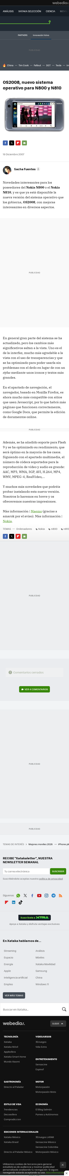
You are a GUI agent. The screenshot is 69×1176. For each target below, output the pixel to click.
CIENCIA (50, 11)
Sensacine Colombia (47, 1147)
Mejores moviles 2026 (40, 844)
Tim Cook (24, 65)
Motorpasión (43, 1087)
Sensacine (41, 1064)
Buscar (64, 1009)
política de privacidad (51, 878)
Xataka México (12, 1137)
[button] (26, 169)
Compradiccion (12, 1119)
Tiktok (20, 901)
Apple (7, 971)
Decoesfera (10, 1114)
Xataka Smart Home (15, 1056)
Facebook (5, 142)
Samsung (41, 971)
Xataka (8, 1041)
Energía (8, 964)
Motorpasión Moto (46, 1091)
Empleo (8, 984)
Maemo (36, 511)
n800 (54, 529)
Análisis (40, 950)
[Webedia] (60, 3)
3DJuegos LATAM (45, 1137)
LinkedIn (13, 901)
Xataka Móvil (11, 1046)
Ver (36, 689)
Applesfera (10, 1051)
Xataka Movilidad (45, 964)
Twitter (11, 142)
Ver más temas (14, 995)
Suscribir (58, 871)
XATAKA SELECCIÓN (29, 11)
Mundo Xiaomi (12, 1061)
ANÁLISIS (8, 11)
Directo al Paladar (14, 1087)
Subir (55, 1023)
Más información (55, 1172)
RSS (60, 895)
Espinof (40, 1069)
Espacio (8, 957)
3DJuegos (41, 1041)
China (10, 65)
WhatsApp (18, 895)
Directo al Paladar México (18, 1151)
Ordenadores (24, 529)
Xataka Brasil (11, 1142)
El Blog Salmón (44, 1109)
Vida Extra (41, 1046)
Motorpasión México (47, 1151)
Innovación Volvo (41, 35)
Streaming (10, 950)
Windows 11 (42, 984)
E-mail (24, 142)
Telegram (53, 895)
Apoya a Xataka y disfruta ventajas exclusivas (34, 924)
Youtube (39, 895)
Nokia (7, 521)
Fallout (37, 65)
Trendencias (11, 1109)
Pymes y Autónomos (47, 1114)
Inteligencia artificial (16, 977)
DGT (48, 65)
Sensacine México (46, 1142)
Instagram (46, 895)
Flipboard (18, 142)
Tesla (58, 65)
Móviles (40, 957)
